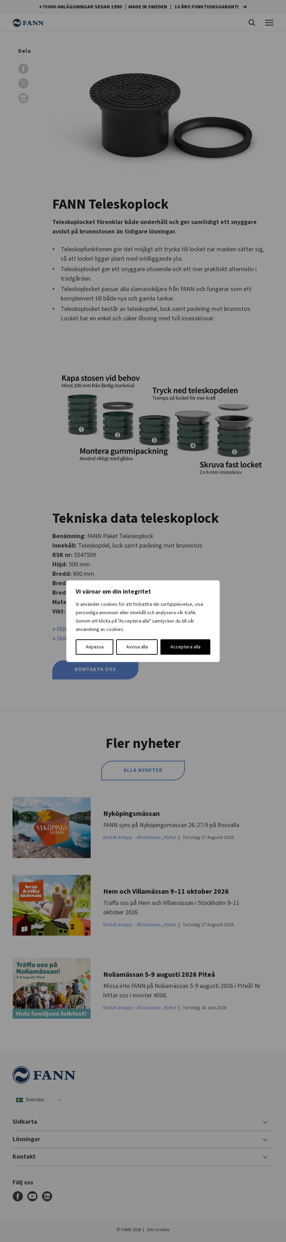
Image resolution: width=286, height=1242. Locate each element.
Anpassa (95, 647)
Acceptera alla (186, 647)
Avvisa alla (137, 647)
